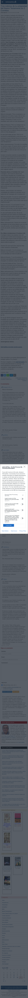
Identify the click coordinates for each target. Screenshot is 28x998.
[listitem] (14, 495)
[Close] (24, 467)
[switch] (22, 499)
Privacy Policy (22, 531)
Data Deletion (5, 531)
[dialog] (14, 499)
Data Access (14, 531)
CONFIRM (9, 525)
